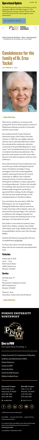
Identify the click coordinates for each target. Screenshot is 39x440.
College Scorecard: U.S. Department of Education (18, 355)
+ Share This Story (9, 117)
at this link (18, 241)
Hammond (8, 400)
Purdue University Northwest (11, 37)
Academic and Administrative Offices (14, 359)
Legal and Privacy (29, 417)
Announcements (31, 37)
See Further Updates (13, 21)
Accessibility (5, 417)
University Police (7, 369)
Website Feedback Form (10, 376)
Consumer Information (16, 417)
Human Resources (8, 362)
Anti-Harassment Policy (8, 419)
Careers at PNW (7, 366)
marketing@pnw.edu (7, 427)
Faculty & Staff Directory (10, 373)
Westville (27, 400)
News (23, 37)
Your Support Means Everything (13, 347)
